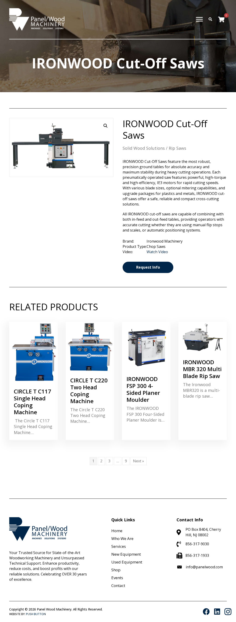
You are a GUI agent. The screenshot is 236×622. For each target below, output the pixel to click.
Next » (138, 461)
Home (116, 530)
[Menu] (199, 19)
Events (117, 577)
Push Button (36, 614)
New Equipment (126, 554)
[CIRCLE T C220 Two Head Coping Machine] (90, 346)
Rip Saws (177, 148)
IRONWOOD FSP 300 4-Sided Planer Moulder (143, 389)
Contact (118, 585)
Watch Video (157, 251)
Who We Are (122, 538)
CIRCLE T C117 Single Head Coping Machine (32, 401)
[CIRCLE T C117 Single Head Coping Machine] (33, 352)
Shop (116, 569)
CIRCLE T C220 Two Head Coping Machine (89, 390)
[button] (105, 126)
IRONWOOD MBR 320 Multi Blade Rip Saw (202, 369)
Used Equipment (126, 562)
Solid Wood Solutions (144, 148)
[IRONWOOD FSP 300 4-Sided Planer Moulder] (146, 346)
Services (118, 546)
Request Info (148, 267)
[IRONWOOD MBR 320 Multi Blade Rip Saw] (202, 337)
